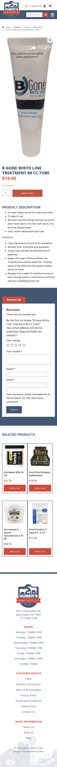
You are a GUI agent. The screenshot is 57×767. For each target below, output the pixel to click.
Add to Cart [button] (15, 488)
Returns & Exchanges (28, 689)
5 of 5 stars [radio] (24, 345)
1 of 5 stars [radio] (8, 345)
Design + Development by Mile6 (28, 751)
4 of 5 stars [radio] (20, 345)
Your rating (13, 340)
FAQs (28, 678)
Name (10, 369)
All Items (17, 27)
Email (10, 379)
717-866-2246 (35, 6)
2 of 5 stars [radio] (12, 345)
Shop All (28, 732)
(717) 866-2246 (28, 618)
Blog (28, 738)
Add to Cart (27, 193)
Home (8, 27)
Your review (14, 351)
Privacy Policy (28, 695)
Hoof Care (37, 27)
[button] (53, 15)
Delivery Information (28, 684)
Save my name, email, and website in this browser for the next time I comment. (28, 398)
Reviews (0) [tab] (14, 299)
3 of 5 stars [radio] (16, 345)
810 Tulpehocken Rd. (28, 611)
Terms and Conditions (28, 700)
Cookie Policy (28, 706)
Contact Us (28, 711)
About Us (28, 727)
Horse (27, 27)
